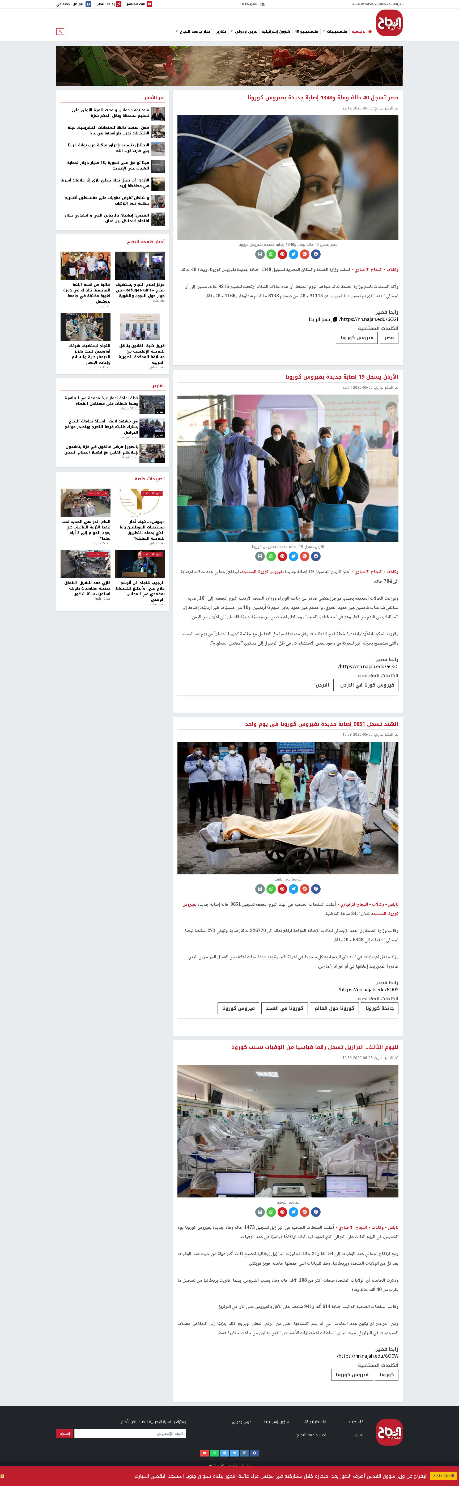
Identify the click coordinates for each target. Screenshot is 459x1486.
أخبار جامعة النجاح (194, 31)
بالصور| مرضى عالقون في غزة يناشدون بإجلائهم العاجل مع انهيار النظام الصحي (101, 449)
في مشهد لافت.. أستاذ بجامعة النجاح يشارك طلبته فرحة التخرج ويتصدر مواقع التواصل (101, 426)
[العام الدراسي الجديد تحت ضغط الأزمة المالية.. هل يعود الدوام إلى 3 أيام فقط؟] (85, 503)
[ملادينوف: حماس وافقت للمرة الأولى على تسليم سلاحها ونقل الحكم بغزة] (158, 113)
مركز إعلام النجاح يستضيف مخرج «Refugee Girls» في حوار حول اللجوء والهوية (140, 290)
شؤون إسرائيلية (276, 31)
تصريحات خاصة (150, 479)
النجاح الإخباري (389, 23)
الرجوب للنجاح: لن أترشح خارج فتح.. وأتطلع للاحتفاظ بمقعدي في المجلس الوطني (140, 591)
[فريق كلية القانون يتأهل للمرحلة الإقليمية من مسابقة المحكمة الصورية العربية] (140, 327)
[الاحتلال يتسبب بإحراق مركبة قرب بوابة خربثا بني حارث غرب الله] (158, 149)
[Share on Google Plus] (304, 254)
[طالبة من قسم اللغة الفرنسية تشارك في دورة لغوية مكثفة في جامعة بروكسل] (85, 266)
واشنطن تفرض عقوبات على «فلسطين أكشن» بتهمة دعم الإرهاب (107, 200)
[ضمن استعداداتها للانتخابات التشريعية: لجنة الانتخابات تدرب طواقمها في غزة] (158, 131)
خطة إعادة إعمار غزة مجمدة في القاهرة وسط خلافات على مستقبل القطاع (101, 401)
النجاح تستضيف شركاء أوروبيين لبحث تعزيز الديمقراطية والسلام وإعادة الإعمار (89, 354)
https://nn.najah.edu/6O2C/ (368, 666)
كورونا (387, 1374)
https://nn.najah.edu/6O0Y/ (368, 989)
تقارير (221, 31)
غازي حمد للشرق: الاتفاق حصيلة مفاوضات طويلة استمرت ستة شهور (87, 588)
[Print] (260, 254)
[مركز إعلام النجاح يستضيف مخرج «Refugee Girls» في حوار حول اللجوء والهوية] (140, 266)
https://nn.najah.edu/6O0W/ (367, 1356)
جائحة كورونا (380, 1008)
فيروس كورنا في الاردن (367, 684)
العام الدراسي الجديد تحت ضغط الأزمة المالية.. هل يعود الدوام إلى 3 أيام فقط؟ (86, 530)
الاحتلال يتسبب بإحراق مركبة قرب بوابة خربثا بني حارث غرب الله (108, 148)
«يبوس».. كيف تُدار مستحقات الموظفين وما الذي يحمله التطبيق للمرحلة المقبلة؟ (142, 530)
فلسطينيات (336, 31)
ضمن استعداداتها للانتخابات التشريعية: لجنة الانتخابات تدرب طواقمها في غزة (108, 130)
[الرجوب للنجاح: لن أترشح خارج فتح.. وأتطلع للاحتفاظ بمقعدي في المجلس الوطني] (140, 564)
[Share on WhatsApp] (271, 254)
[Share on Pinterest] (282, 254)
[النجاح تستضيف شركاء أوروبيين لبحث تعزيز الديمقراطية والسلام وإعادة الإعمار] (85, 327)
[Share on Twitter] (293, 254)
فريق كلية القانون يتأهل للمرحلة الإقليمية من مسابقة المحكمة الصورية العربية (142, 354)
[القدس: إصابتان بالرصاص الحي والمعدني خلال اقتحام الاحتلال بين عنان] (158, 219)
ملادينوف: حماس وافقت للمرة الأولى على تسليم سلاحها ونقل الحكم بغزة (110, 112)
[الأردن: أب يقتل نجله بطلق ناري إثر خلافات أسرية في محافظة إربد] (158, 184)
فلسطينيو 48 (306, 31)
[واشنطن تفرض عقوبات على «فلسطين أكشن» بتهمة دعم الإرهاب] (158, 201)
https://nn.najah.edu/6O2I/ (368, 319)
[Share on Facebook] (316, 254)
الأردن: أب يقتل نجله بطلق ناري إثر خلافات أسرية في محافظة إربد (105, 183)
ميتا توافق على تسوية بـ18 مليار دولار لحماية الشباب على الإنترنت (108, 165)
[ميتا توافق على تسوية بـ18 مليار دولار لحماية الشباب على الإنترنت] (158, 166)
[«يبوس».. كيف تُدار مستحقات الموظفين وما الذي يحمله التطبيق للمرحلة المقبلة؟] (140, 503)
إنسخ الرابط (321, 319)
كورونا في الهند (284, 1008)
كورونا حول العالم (334, 1008)
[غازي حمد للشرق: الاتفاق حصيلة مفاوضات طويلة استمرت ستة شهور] (85, 564)
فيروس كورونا (357, 337)
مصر (389, 337)
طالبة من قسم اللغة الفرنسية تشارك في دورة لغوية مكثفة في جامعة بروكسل (86, 293)
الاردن (322, 684)
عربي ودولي (245, 31)
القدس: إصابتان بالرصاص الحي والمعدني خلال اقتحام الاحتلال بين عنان (107, 218)
